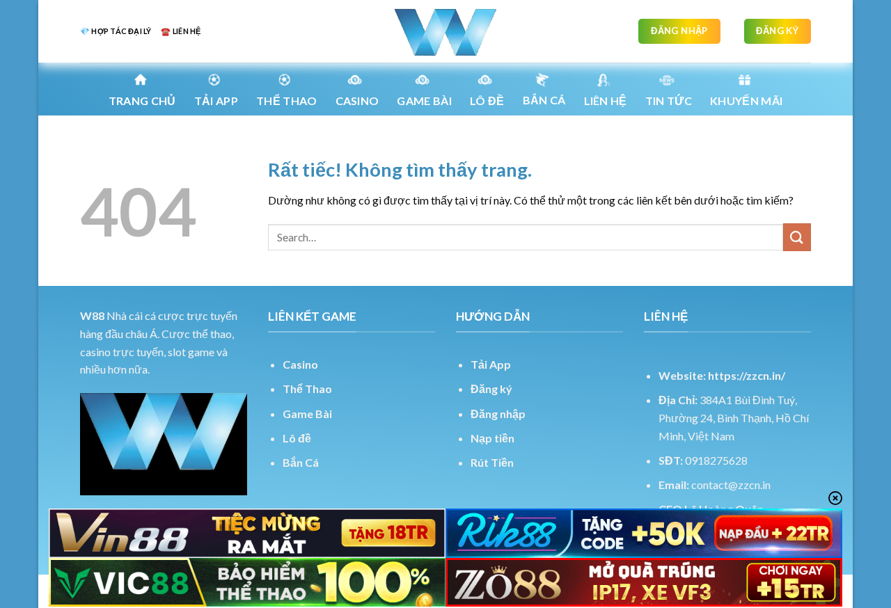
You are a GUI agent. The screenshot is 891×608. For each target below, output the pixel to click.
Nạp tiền (492, 438)
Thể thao (286, 100)
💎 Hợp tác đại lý (115, 30)
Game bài (424, 100)
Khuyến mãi (746, 100)
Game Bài (307, 413)
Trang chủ (142, 100)
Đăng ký (491, 388)
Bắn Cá (544, 99)
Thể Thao (307, 388)
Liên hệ (605, 100)
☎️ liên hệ (180, 30)
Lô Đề (487, 100)
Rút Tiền (492, 462)
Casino (357, 100)
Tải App (216, 100)
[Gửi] (797, 236)
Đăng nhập (498, 413)
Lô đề (297, 438)
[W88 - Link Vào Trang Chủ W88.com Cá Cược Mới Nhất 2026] (445, 31)
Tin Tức (668, 100)
